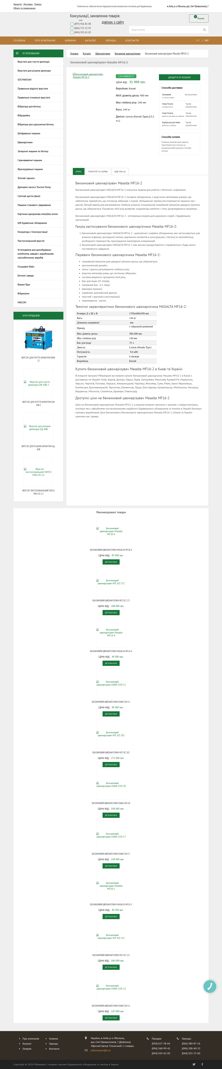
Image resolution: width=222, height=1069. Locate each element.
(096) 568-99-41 (161, 1048)
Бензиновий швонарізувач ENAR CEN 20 (111, 803)
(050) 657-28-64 (161, 1043)
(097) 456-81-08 (82, 24)
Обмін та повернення (24, 8)
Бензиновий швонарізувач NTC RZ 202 (111, 752)
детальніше (111, 562)
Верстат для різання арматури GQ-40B (38, 448)
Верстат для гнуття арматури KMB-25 (38, 359)
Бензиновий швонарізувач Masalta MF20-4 (111, 549)
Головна (19, 40)
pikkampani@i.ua (101, 1050)
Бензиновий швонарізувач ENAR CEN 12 (111, 1005)
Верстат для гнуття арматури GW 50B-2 (38, 403)
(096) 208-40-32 (191, 1048)
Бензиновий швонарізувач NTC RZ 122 (111, 955)
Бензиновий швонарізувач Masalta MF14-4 (111, 651)
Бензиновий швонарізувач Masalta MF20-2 (111, 904)
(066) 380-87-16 (191, 1043)
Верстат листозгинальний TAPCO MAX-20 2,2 (38, 492)
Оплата (37, 4)
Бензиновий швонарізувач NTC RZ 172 (111, 600)
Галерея (27, 1048)
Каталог (90, 40)
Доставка (28, 4)
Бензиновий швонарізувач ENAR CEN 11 (111, 701)
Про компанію (45, 40)
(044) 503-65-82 (82, 32)
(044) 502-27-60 (191, 1053)
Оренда (111, 40)
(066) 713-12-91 (82, 28)
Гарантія (17, 4)
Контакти (132, 40)
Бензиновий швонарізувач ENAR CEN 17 (111, 853)
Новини (70, 40)
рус (198, 40)
